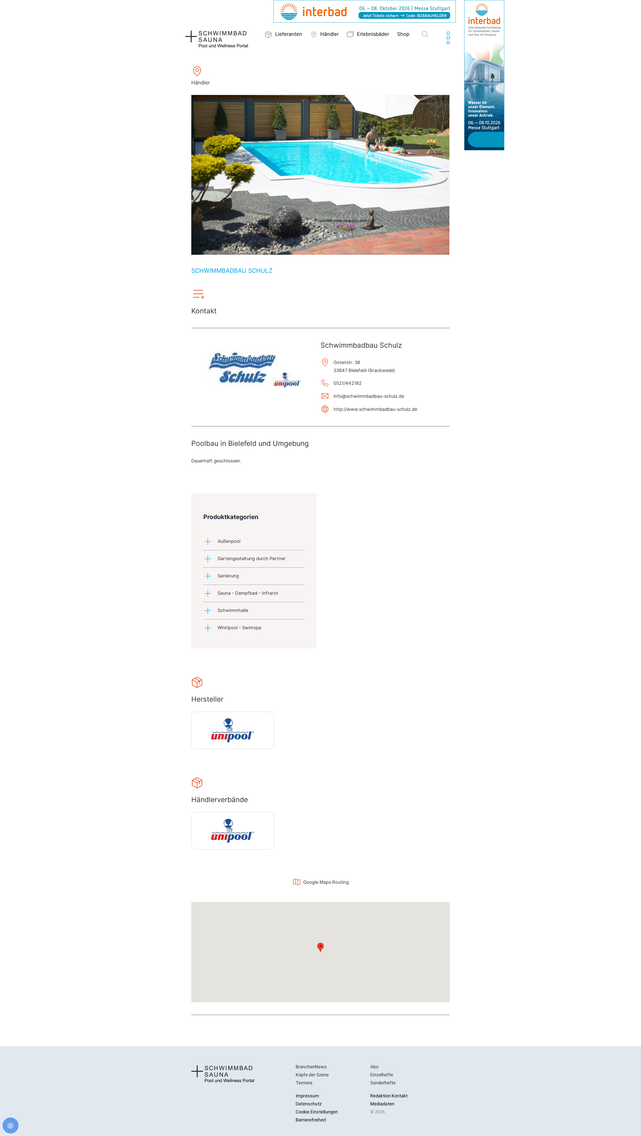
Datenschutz (309, 1103)
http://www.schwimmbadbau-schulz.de (375, 409)
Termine (304, 1082)
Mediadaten (382, 1103)
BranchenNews (311, 1066)
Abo (374, 1066)
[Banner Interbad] (364, 11)
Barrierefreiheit (311, 1119)
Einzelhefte (381, 1074)
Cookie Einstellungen (317, 1111)
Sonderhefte (383, 1082)
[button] (425, 34)
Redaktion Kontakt (389, 1095)
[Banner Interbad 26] (484, 74)
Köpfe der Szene (312, 1074)
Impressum (307, 1095)
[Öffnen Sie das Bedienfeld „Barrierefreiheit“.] (11, 1125)
